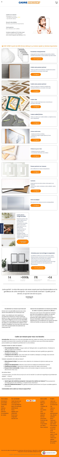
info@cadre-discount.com (14, 417)
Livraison (42, 401)
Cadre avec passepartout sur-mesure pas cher (53, 403)
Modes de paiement (42, 414)
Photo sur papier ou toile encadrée (53, 434)
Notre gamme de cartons (53, 442)
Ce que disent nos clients (43, 424)
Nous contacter (44, 427)
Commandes (4, 405)
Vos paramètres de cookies (5, 414)
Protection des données (44, 421)
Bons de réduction (3, 411)
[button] (1, 228)
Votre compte (4, 399)
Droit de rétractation (43, 417)
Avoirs (2, 406)
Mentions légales (42, 404)
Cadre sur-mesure (52, 409)
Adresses (3, 408)
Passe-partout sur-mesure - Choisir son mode (53, 428)
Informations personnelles (4, 402)
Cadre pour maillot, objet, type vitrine (53, 422)
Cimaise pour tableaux (53, 438)
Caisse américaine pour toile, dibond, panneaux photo (54, 415)
